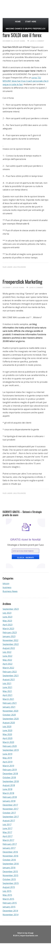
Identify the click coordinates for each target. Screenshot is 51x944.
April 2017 (7, 836)
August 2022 (9, 648)
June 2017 (7, 828)
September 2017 (11, 816)
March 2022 (8, 667)
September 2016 (11, 863)
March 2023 (8, 628)
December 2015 (10, 871)
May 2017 (7, 832)
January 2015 (9, 906)
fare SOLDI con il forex (22, 34)
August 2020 (9, 722)
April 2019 (7, 761)
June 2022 (7, 656)
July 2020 (7, 726)
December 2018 (10, 773)
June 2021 (7, 687)
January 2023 (9, 636)
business (7, 587)
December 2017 (10, 804)
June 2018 (7, 789)
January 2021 (9, 706)
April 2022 (7, 663)
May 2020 (7, 734)
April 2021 (7, 695)
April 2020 (7, 738)
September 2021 (11, 675)
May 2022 (7, 659)
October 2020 (9, 714)
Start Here (30, 21)
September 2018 (11, 781)
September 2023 (11, 609)
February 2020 (10, 746)
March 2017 (8, 840)
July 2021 (7, 683)
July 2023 (7, 612)
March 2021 (8, 699)
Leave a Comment (37, 41)
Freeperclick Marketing (22, 281)
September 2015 (11, 883)
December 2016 (10, 851)
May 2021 (7, 691)
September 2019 (11, 750)
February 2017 (10, 844)
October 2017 (9, 812)
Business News (10, 591)
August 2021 (9, 679)
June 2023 (7, 616)
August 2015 (9, 887)
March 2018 (8, 793)
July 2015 (7, 891)
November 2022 (10, 640)
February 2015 (10, 902)
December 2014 (10, 910)
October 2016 (9, 859)
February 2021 (10, 703)
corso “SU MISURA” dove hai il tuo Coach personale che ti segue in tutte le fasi (25, 81)
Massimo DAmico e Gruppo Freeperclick (25, 28)
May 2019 (7, 757)
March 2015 (8, 898)
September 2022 (11, 644)
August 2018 (9, 785)
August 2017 (9, 820)
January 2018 (9, 801)
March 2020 (8, 742)
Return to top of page (25, 933)
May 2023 (7, 620)
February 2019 (10, 769)
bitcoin (6, 583)
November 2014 (10, 914)
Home (18, 21)
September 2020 (11, 718)
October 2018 (9, 777)
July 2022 (7, 652)
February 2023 (10, 632)
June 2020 (7, 730)
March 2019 (8, 765)
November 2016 (10, 855)
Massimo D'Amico (8, 8)
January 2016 (9, 867)
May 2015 (7, 895)
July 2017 (7, 824)
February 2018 (10, 797)
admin (22, 41)
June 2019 (7, 754)
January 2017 (9, 848)
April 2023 (7, 624)
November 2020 (10, 710)
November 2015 (10, 875)
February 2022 (10, 671)
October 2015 (9, 879)
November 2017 (10, 808)
